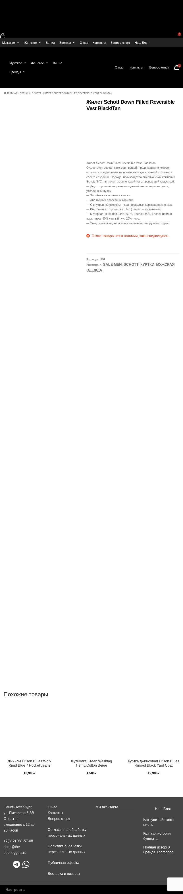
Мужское (8, 42)
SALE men (112, 264)
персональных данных (66, 852)
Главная (12, 93)
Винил (50, 42)
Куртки (147, 264)
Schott (36, 93)
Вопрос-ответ (120, 42)
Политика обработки (65, 846)
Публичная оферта (63, 863)
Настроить (15, 890)
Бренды (65, 42)
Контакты (99, 42)
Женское (30, 42)
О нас (84, 42)
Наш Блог (142, 42)
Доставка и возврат (64, 873)
